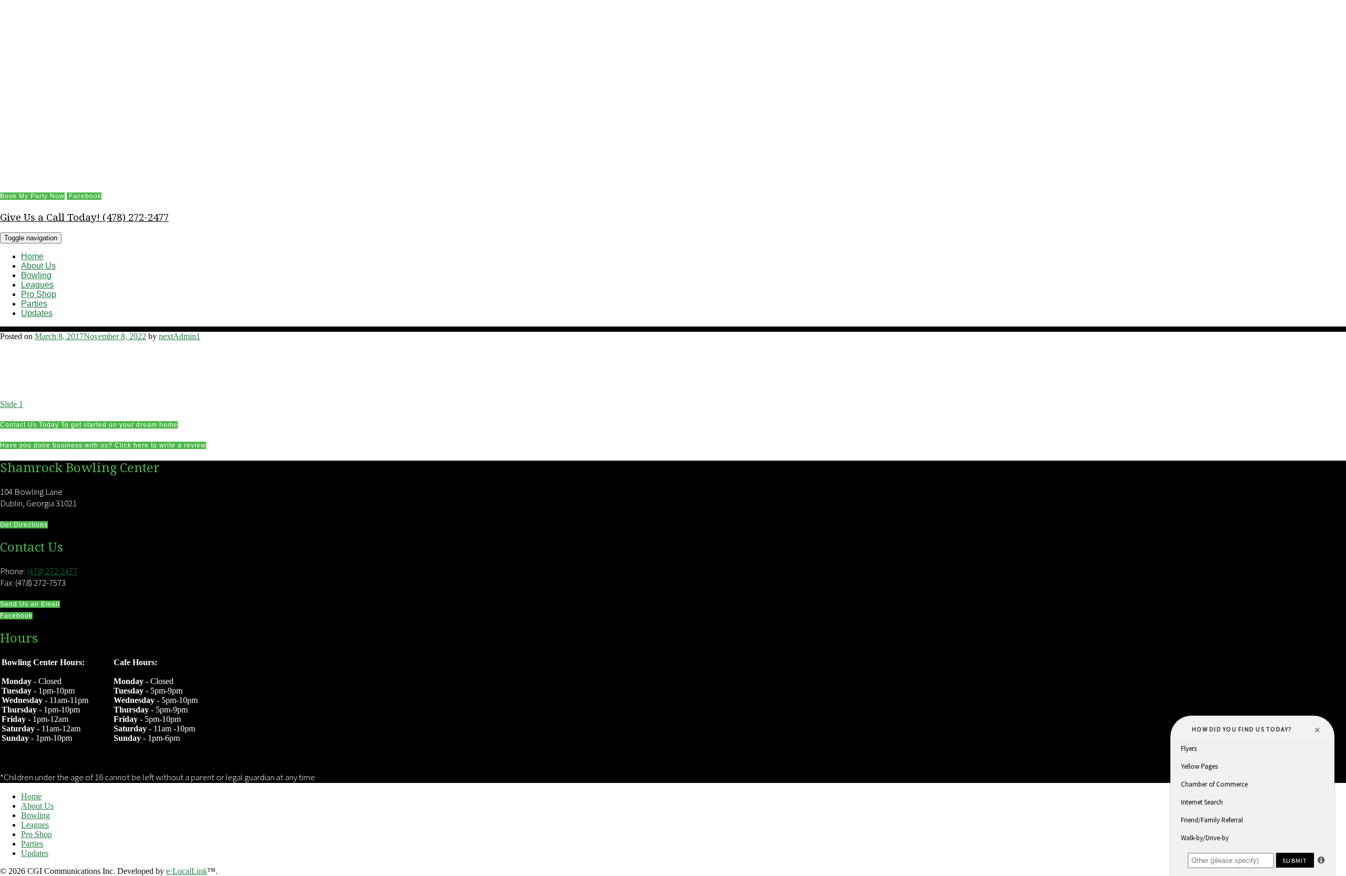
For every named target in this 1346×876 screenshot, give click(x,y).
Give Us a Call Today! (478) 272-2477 (84, 217)
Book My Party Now (32, 196)
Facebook (84, 196)
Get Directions (24, 524)
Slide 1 (11, 404)
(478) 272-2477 (52, 571)
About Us (38, 265)
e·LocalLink (186, 871)
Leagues (37, 284)
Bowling (36, 275)
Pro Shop (38, 294)
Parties (34, 303)
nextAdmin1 (179, 336)
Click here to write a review (103, 445)
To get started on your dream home (89, 425)
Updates (37, 313)
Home (32, 256)
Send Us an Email (30, 604)
